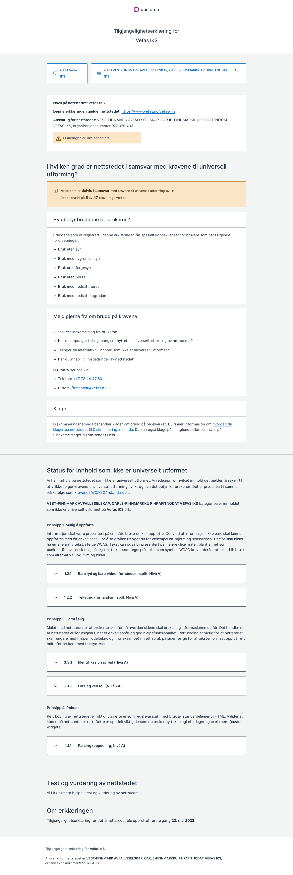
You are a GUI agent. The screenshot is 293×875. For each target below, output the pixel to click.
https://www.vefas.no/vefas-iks (148, 111)
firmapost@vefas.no (89, 388)
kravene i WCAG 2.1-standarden (102, 492)
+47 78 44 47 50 (87, 379)
